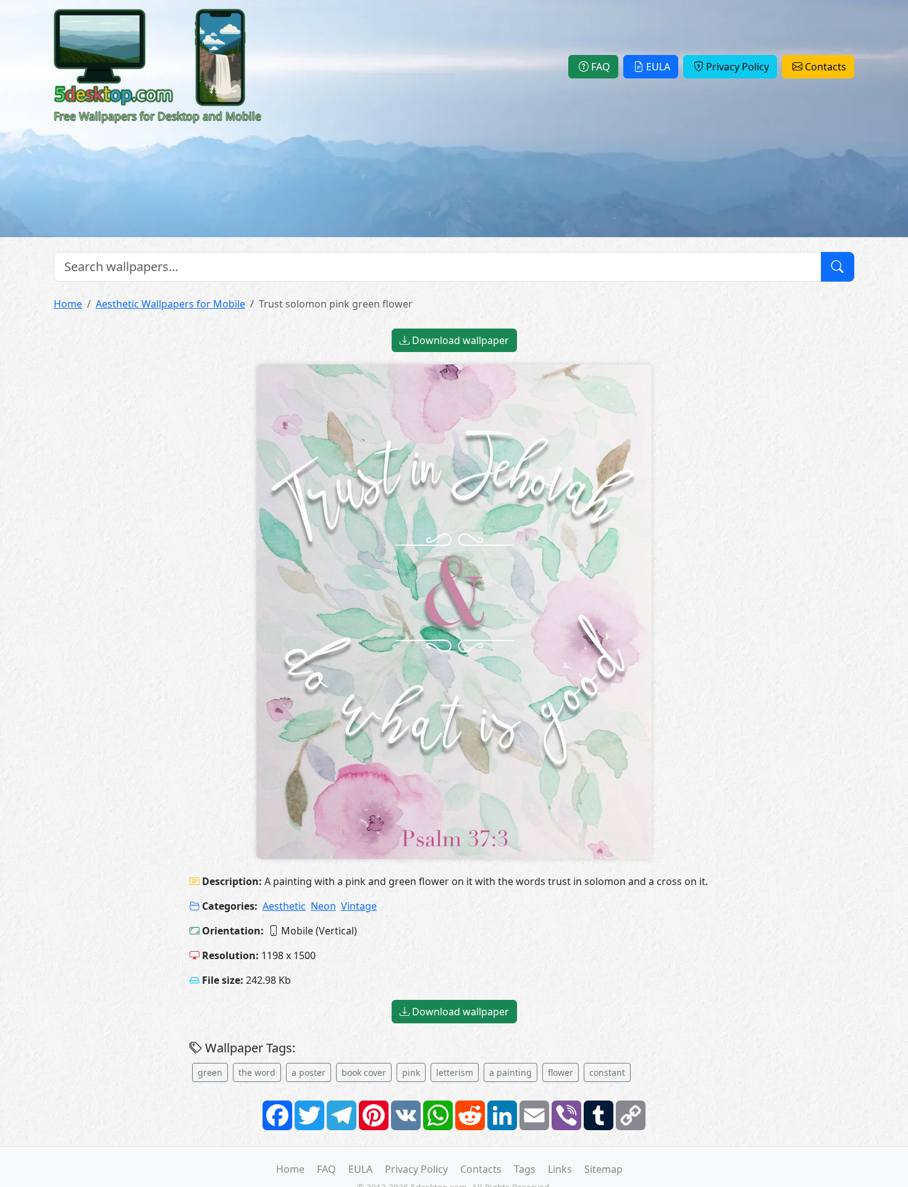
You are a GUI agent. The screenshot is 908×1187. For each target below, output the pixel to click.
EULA (658, 66)
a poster (309, 1072)
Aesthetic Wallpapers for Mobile (170, 304)
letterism (454, 1072)
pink (411, 1072)
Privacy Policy (737, 66)
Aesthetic (284, 906)
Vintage (359, 906)
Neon (323, 906)
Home (68, 304)
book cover (364, 1072)
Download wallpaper (459, 340)
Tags (525, 1169)
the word (256, 1072)
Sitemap (603, 1169)
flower (560, 1072)
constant (607, 1072)
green (210, 1072)
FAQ (600, 66)
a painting (510, 1072)
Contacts (825, 66)
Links (560, 1169)
